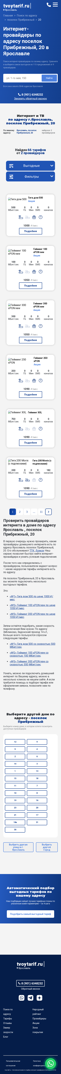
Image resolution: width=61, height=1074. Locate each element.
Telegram (30, 998)
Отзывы (7, 1023)
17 (37, 815)
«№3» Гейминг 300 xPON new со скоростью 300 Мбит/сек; (29, 663)
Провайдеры (39, 1018)
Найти (49, 78)
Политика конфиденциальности (41, 1063)
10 (15, 793)
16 (37, 800)
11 (15, 786)
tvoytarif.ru (16, 6)
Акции (36, 1023)
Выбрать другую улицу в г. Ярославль (18, 847)
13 (37, 771)
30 (15, 830)
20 (37, 808)
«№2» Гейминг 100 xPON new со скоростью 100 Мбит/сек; (29, 654)
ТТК (32, 550)
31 (37, 822)
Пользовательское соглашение (13, 1063)
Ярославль (11, 10)
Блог (5, 1036)
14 (15, 764)
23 (15, 808)
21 (15, 815)
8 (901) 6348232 (32, 94)
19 (15, 800)
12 (15, 742)
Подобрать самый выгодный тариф (30, 914)
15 (15, 778)
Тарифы (7, 1018)
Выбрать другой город (47, 847)
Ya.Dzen (39, 998)
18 (37, 778)
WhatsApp (21, 998)
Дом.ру (39, 550)
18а (15, 822)
